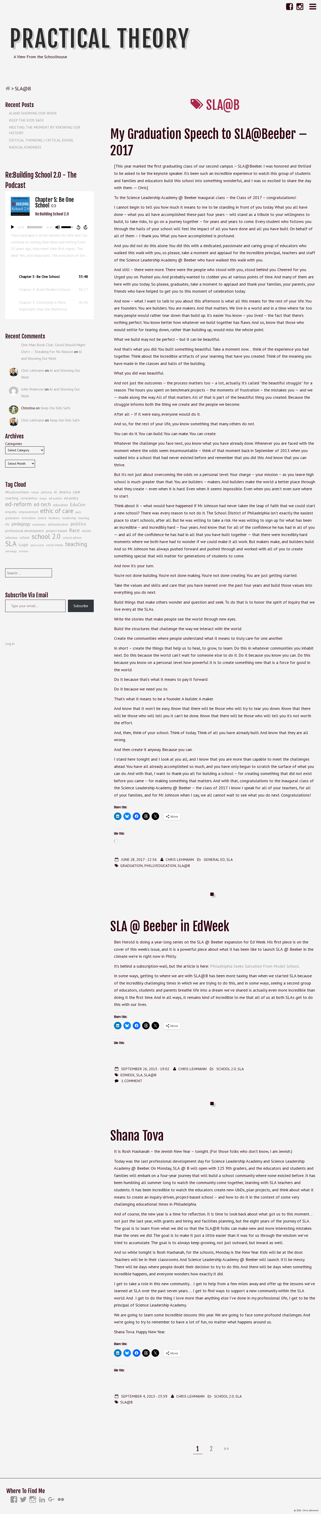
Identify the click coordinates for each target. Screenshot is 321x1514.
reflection (11, 538)
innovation (29, 518)
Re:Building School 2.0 (52, 214)
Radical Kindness (25, 147)
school (24, 537)
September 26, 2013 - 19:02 (145, 1068)
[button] (49, 276)
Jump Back (78, 227)
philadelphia (39, 524)
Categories (13, 443)
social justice (37, 545)
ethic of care (56, 511)
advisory (46, 492)
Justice (42, 518)
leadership (69, 518)
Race (74, 530)
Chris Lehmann (180, 859)
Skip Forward (85, 227)
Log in (10, 643)
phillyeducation (160, 865)
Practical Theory (99, 39)
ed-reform (18, 504)
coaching (11, 498)
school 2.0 (46, 536)
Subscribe (81, 605)
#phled (35, 492)
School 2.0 (226, 1068)
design (43, 498)
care (76, 491)
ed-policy (71, 498)
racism (86, 531)
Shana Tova (137, 1136)
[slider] (35, 227)
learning (83, 518)
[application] (49, 227)
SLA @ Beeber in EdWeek (169, 926)
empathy (11, 512)
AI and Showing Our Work (33, 113)
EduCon (77, 504)
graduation (131, 865)
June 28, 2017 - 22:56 (139, 859)
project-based (56, 531)
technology (11, 551)
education (60, 505)
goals (78, 512)
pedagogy (21, 524)
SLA (230, 859)
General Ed (214, 859)
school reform (72, 538)
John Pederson (32, 389)
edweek (127, 1075)
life (7, 524)
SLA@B (184, 865)
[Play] (12, 227)
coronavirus (28, 498)
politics (78, 524)
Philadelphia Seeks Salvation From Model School (254, 966)
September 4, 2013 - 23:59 (144, 1396)
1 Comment (131, 1080)
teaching (76, 544)
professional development (24, 531)
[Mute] (57, 227)
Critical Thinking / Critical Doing (41, 140)
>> (227, 1449)
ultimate (23, 551)
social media (54, 545)
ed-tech (42, 504)
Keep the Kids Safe (26, 120)
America (65, 492)
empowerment (28, 512)
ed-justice (55, 498)
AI (55, 492)
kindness (54, 518)
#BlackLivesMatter (17, 492)
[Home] (7, 88)
